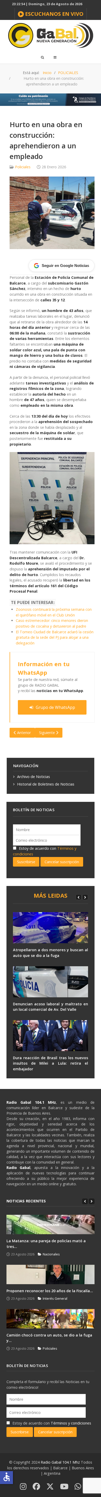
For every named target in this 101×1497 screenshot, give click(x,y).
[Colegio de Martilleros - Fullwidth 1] (50, 99)
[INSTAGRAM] (23, 1487)
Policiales (23, 166)
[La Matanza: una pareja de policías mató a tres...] (50, 1224)
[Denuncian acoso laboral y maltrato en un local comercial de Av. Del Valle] (50, 981)
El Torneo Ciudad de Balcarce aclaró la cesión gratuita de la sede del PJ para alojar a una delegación (54, 637)
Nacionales (51, 1254)
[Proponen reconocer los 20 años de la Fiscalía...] (50, 1274)
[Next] (85, 897)
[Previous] (78, 897)
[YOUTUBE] (64, 1487)
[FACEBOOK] (36, 1487)
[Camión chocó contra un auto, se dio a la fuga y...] (50, 1318)
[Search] (42, 57)
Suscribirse (26, 861)
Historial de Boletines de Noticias (45, 784)
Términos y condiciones (71, 1423)
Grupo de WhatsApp (55, 707)
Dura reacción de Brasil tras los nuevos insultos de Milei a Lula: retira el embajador (50, 1063)
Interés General (55, 1298)
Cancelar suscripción (62, 861)
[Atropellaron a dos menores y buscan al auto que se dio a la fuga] (50, 927)
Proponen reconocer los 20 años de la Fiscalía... (49, 1290)
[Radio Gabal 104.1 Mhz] (50, 35)
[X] (50, 1487)
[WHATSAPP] (78, 1487)
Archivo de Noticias (33, 776)
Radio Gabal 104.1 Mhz (61, 1462)
